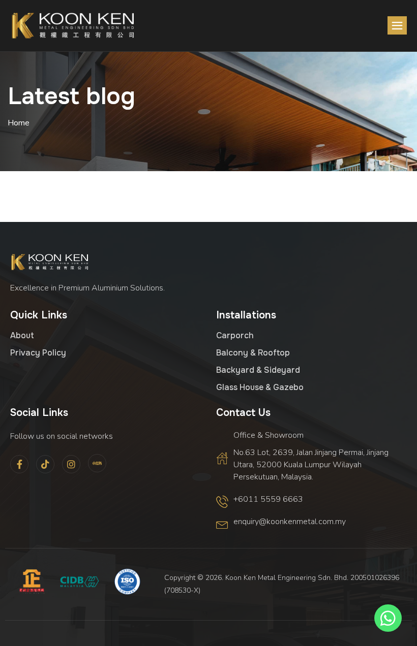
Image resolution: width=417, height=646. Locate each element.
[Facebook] (19, 464)
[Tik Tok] (45, 464)
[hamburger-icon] (397, 25)
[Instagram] (71, 464)
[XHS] (97, 463)
